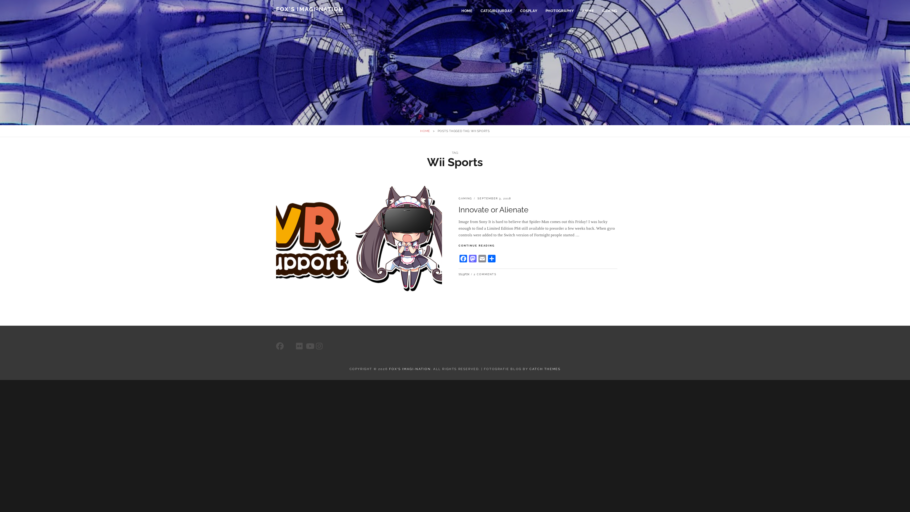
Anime (588, 11)
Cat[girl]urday (496, 11)
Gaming (610, 11)
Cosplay (528, 11)
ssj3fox (464, 274)
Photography (560, 11)
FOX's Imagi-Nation (309, 9)
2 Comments (485, 274)
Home (467, 11)
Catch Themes (544, 369)
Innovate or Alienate (493, 209)
